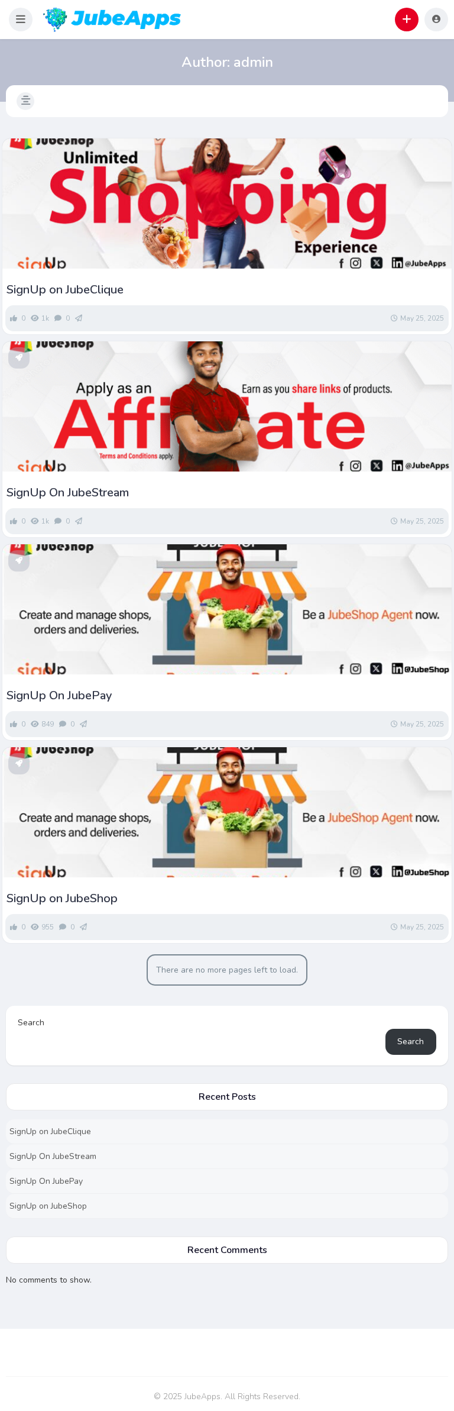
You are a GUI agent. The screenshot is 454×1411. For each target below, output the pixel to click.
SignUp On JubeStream (68, 493)
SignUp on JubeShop (62, 899)
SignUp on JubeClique (65, 290)
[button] (21, 19)
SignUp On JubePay (59, 696)
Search (31, 1022)
